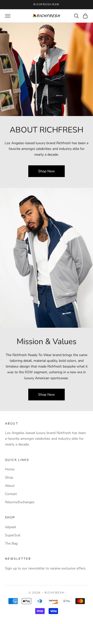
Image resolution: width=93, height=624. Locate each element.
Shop (9, 477)
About (10, 485)
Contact (11, 494)
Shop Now (46, 171)
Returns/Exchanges (19, 502)
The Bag (11, 543)
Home (9, 469)
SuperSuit (12, 535)
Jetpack (10, 527)
